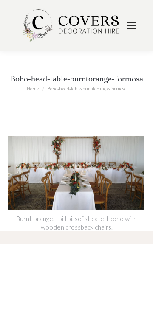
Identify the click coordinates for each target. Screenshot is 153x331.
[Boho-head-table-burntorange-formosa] (76, 173)
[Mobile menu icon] (131, 25)
